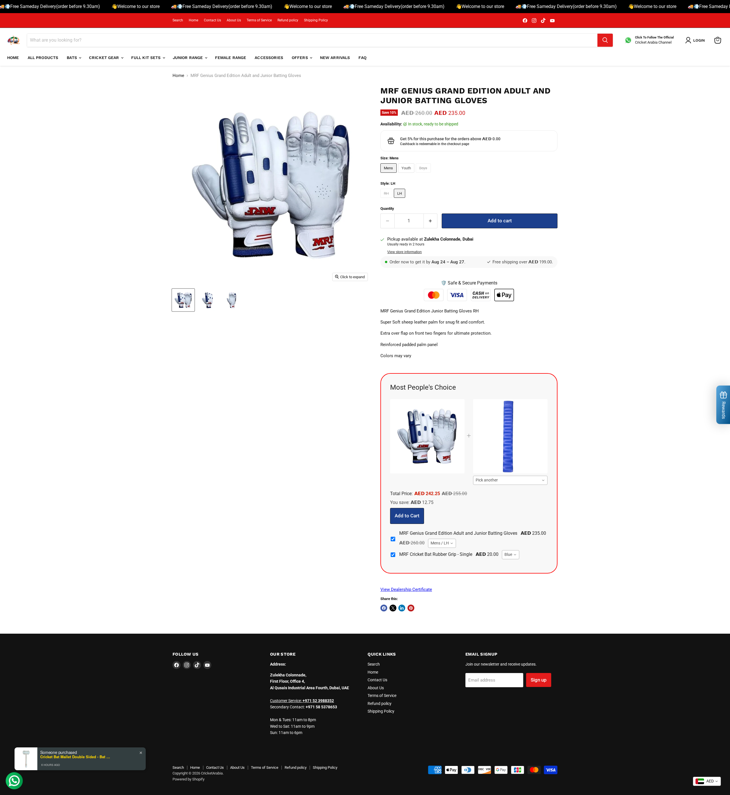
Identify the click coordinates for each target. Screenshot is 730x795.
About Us (234, 20)
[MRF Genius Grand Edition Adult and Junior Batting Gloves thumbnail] (183, 300)
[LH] (400, 199)
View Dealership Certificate (406, 589)
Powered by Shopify (188, 779)
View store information (404, 252)
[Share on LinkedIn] (401, 608)
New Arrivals (335, 57)
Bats (72, 57)
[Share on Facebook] (383, 608)
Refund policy (287, 20)
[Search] (605, 40)
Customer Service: (302, 700)
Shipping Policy (316, 20)
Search (178, 20)
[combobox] (510, 480)
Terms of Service (259, 20)
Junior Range (188, 57)
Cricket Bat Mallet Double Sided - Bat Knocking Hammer (75, 757)
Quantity (387, 208)
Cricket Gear (104, 57)
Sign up (539, 680)
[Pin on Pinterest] (410, 608)
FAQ (362, 57)
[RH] (387, 199)
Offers (300, 57)
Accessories (269, 57)
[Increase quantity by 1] (431, 221)
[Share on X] (393, 608)
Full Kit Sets (146, 57)
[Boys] (424, 174)
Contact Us (212, 20)
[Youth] (407, 174)
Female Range (230, 57)
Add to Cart (407, 516)
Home (193, 20)
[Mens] (389, 174)
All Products (43, 57)
